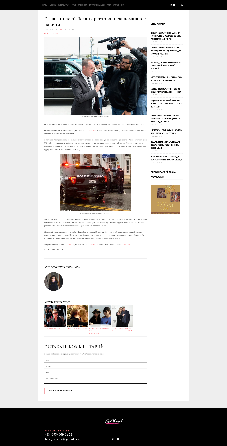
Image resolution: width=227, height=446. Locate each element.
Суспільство (82, 5)
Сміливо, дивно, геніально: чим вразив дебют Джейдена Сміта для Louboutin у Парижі (166, 50)
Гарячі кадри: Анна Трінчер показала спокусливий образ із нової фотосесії (167, 65)
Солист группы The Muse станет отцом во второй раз (77, 329)
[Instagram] (171, 5)
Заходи (116, 5)
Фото (109, 5)
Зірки (74, 5)
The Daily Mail (90, 130)
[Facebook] (167, 5)
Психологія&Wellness (97, 5)
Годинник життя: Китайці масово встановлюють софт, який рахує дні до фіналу (166, 103)
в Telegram (70, 245)
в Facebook (125, 245)
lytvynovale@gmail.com (63, 439)
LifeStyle (53, 5)
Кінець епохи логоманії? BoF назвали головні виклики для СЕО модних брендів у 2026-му (166, 118)
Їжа (122, 5)
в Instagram (94, 245)
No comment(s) (68, 29)
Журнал (44, 5)
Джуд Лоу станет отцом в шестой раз (54, 329)
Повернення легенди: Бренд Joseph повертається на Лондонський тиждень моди (165, 145)
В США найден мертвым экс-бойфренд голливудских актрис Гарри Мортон (99, 330)
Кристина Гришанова (66, 267)
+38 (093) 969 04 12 (58, 434)
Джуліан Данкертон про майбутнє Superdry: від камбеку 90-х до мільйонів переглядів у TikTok (166, 36)
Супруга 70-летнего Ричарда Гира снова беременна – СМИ (122, 329)
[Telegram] (174, 5)
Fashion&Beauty (63, 5)
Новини (54, 33)
